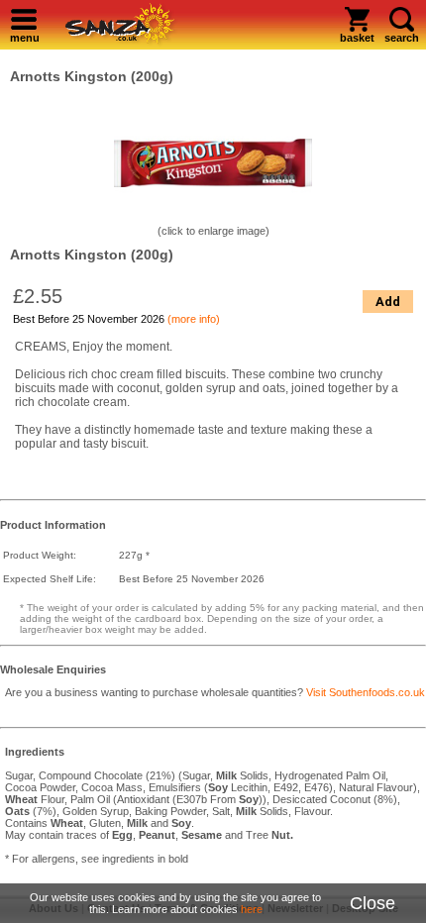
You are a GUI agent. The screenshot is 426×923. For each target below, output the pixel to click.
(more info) (193, 319)
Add (387, 301)
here (252, 909)
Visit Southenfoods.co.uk (365, 692)
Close (372, 903)
